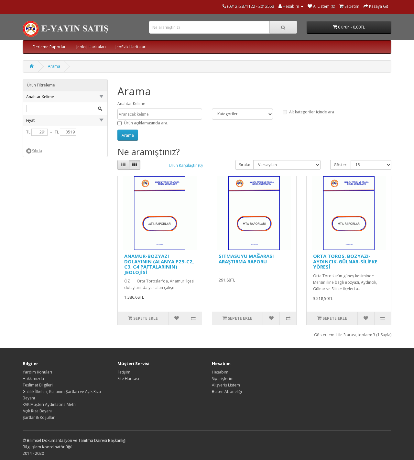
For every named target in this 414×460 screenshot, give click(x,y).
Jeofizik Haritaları (131, 47)
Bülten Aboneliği (227, 391)
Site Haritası (128, 378)
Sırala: (244, 164)
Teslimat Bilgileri (38, 385)
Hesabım (220, 372)
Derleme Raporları (50, 47)
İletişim (123, 372)
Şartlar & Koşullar (39, 417)
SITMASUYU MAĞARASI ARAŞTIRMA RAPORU (246, 259)
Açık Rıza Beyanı (37, 411)
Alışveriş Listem (226, 385)
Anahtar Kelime (131, 103)
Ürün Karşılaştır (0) (185, 165)
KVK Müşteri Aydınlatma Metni (50, 404)
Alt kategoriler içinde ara (311, 112)
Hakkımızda (33, 378)
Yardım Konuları (37, 372)
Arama (54, 66)
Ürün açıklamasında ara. (146, 123)
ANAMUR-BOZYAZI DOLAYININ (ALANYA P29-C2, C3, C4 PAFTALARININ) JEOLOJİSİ (159, 264)
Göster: (340, 164)
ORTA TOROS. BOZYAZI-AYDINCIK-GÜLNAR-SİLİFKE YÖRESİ (345, 261)
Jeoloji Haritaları (91, 47)
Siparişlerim (223, 378)
